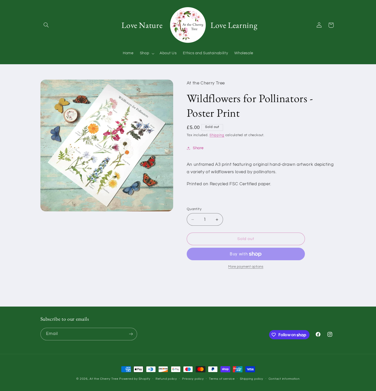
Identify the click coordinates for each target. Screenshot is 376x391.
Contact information (284, 378)
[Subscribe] (131, 334)
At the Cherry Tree (104, 378)
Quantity (194, 209)
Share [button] (198, 148)
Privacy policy (193, 378)
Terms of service (222, 378)
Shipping (216, 135)
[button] (46, 25)
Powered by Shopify (134, 378)
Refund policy (166, 378)
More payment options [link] (245, 266)
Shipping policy (251, 378)
